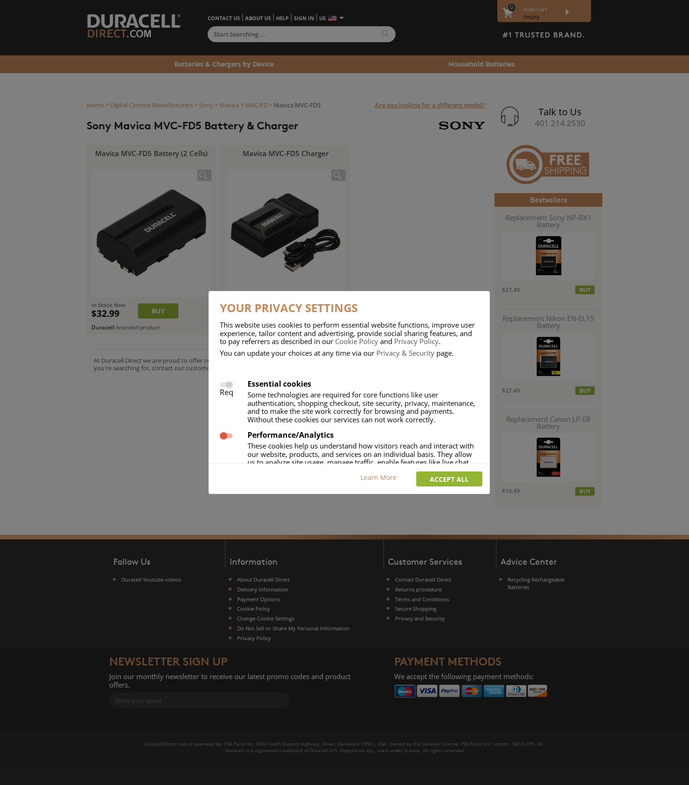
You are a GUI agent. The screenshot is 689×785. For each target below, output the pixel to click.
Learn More (378, 477)
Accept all (449, 479)
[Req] (226, 383)
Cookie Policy (356, 341)
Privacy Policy (416, 341)
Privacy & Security (405, 353)
